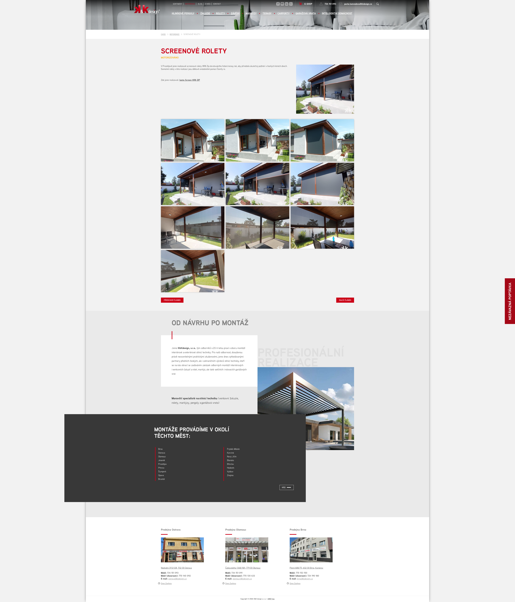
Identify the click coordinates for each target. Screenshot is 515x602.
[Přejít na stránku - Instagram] (282, 4)
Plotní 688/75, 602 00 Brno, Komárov (306, 567)
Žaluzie (205, 13)
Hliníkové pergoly (183, 13)
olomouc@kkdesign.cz (242, 578)
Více (284, 487)
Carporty (283, 13)
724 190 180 (313, 575)
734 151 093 (330, 4)
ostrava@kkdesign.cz (177, 578)
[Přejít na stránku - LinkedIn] (287, 4)
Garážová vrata (306, 13)
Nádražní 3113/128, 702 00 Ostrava (176, 567)
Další (345, 299)
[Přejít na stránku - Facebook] (278, 4)
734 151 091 (236, 572)
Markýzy (251, 13)
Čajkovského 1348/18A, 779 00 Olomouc (243, 567)
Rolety (220, 13)
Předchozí (172, 299)
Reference (174, 34)
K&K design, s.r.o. (147, 9)
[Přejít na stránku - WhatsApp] (291, 4)
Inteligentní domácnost (337, 13)
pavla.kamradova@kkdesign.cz (358, 4)
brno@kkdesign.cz (305, 578)
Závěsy (235, 13)
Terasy (267, 13)
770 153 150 (301, 572)
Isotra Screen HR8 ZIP (189, 80)
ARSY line (271, 599)
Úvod (163, 34)
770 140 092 (185, 575)
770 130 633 (249, 575)
